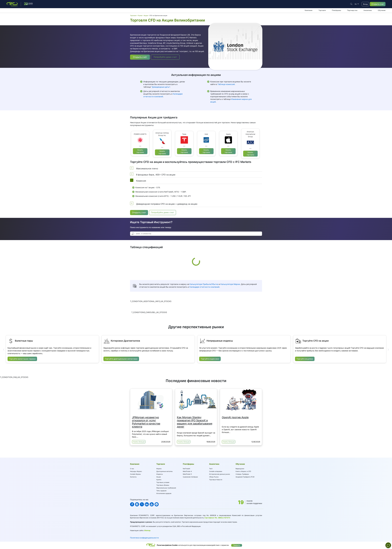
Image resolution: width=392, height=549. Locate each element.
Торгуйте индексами (210, 359)
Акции (158, 477)
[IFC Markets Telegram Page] (157, 504)
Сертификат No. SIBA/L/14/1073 (217, 518)
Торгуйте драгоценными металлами (121, 359)
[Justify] (351, 4)
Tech (210, 468)
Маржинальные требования (166, 488)
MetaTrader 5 (187, 474)
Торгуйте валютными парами (22, 359)
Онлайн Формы (135, 474)
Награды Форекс (136, 471)
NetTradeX (186, 468)
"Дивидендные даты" (160, 87)
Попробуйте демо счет (165, 57)
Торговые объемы (162, 485)
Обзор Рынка (213, 477)
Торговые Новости (215, 479)
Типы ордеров (161, 490)
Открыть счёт (140, 57)
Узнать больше (139, 442)
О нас (132, 468)
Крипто (158, 479)
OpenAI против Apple (235, 417)
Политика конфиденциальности (144, 538)
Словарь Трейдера (242, 474)
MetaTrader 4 (187, 471)
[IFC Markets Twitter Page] (142, 504)
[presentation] (4, 349)
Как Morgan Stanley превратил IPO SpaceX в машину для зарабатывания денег (194, 422)
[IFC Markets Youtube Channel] (152, 504)
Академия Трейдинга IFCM (245, 477)
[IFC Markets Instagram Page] (137, 504)
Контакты (133, 477)
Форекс (159, 468)
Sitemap (147, 530)
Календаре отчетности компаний (204, 287)
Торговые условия (162, 482)
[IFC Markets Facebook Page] (132, 504)
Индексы (159, 474)
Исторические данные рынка (219, 474)
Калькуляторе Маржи (230, 284)
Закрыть (236, 545)
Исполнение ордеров (163, 493)
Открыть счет (377, 4)
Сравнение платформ (190, 477)
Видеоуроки (240, 468)
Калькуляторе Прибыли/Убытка (204, 284)
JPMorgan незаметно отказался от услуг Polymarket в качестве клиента (146, 422)
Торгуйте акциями (304, 359)
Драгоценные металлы (164, 471)
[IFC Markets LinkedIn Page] (147, 504)
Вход (365, 4)
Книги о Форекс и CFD (243, 471)
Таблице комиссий (226, 84)
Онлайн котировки (215, 471)
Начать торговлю (140, 151)
